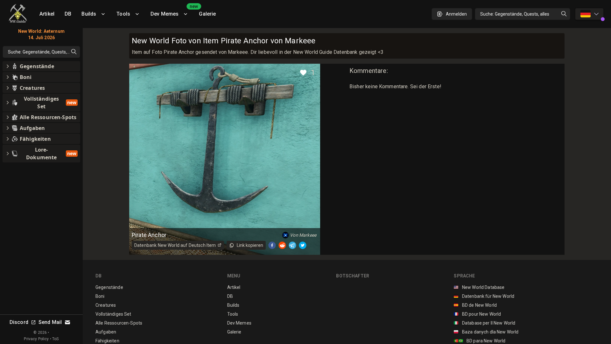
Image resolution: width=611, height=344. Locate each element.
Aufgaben (105, 331)
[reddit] (282, 245)
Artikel (46, 14)
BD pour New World (477, 314)
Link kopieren (250, 245)
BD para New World (479, 340)
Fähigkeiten (107, 340)
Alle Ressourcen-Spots (118, 323)
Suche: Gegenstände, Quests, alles (514, 14)
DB (68, 14)
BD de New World (475, 305)
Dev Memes (172, 11)
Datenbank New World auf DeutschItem (175, 245)
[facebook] (272, 245)
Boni (100, 296)
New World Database (479, 287)
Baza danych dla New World (486, 331)
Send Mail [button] (50, 322)
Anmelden (456, 14)
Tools (123, 14)
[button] (41, 66)
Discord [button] (19, 322)
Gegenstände (109, 287)
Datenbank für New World (484, 296)
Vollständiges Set (113, 314)
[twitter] (302, 245)
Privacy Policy (36, 339)
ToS (55, 339)
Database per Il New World (484, 323)
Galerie (207, 14)
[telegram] (292, 245)
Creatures (105, 305)
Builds (88, 14)
